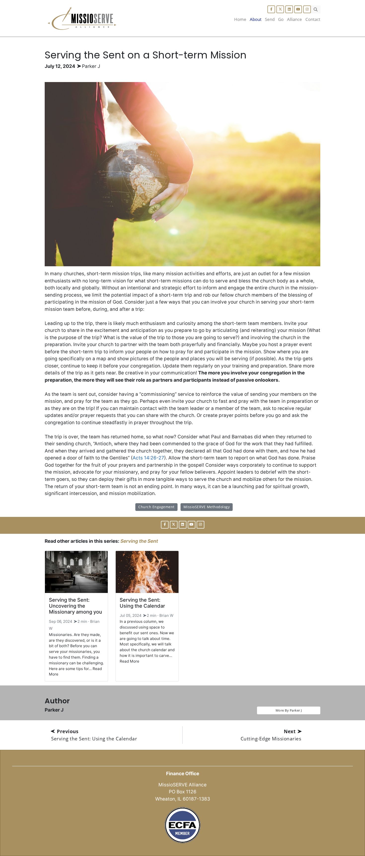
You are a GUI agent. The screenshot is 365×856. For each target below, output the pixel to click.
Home (240, 19)
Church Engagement (156, 506)
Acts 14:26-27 (148, 458)
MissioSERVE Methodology (206, 506)
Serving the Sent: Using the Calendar (142, 603)
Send (270, 19)
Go (281, 19)
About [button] (255, 19)
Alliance (294, 19)
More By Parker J (289, 710)
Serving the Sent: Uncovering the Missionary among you (75, 606)
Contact (312, 19)
